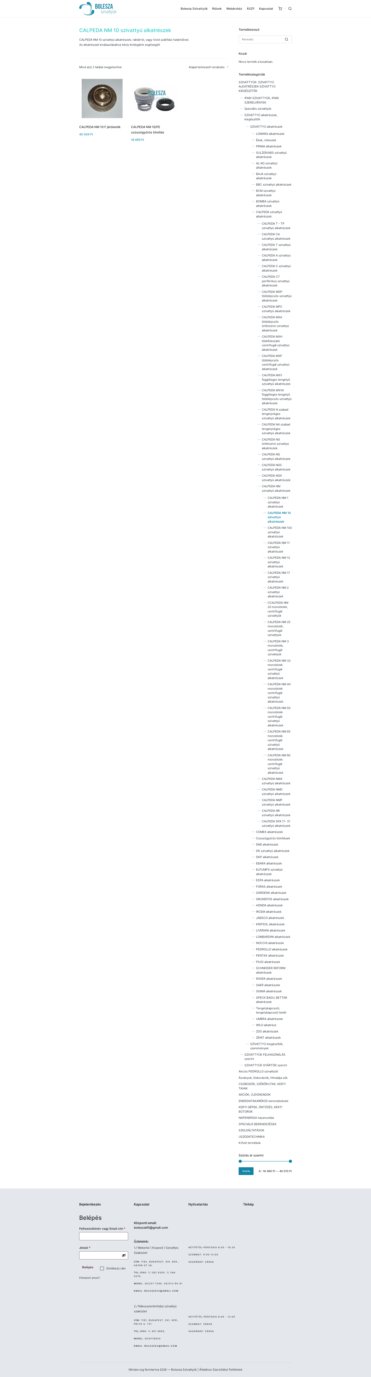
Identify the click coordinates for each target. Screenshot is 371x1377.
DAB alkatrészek (267, 844)
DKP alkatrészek (267, 857)
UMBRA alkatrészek (269, 1019)
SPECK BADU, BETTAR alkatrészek (271, 1000)
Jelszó (90, 1248)
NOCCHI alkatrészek (270, 943)
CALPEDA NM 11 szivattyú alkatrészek (279, 547)
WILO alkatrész (266, 1025)
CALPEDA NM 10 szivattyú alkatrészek (279, 517)
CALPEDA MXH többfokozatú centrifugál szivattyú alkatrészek (275, 343)
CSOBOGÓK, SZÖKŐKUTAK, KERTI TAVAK (262, 1086)
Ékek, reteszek (266, 140)
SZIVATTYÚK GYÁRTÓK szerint (265, 1065)
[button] (286, 39)
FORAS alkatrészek (269, 886)
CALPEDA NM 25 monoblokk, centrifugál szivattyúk (279, 628)
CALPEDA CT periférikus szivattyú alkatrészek (276, 281)
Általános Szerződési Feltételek (220, 1369)
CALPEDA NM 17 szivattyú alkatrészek (279, 577)
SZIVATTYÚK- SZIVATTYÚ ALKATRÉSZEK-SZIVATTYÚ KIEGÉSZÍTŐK (257, 86)
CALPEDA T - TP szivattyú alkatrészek (276, 226)
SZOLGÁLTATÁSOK (251, 1130)
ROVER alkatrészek (269, 979)
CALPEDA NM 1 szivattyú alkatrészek (278, 502)
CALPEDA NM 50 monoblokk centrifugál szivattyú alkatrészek (279, 716)
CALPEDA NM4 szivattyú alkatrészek (276, 781)
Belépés (87, 1267)
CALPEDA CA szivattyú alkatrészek (276, 236)
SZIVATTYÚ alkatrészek (266, 126)
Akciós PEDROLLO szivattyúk (258, 1071)
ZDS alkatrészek (267, 1031)
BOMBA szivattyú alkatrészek (267, 204)
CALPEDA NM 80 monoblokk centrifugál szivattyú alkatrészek (279, 763)
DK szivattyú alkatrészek (272, 851)
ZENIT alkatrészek (268, 1037)
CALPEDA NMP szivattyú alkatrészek (276, 802)
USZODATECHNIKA (252, 1136)
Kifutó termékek (250, 1143)
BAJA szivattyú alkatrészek (266, 176)
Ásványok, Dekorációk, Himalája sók (263, 1078)
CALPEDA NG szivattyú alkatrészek (276, 456)
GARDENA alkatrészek (271, 893)
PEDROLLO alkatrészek (272, 949)
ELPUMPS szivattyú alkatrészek (269, 872)
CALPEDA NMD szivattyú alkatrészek (276, 792)
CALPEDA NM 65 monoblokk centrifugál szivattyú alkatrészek (279, 740)
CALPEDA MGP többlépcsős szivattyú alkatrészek (277, 296)
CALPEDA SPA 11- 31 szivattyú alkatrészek (276, 823)
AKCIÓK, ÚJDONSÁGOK (255, 1094)
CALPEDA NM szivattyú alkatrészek (276, 488)
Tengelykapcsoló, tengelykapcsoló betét (271, 1010)
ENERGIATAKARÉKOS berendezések (263, 1101)
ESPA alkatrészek (268, 880)
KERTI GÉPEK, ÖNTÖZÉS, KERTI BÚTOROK (260, 1109)
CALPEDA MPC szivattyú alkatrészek (276, 309)
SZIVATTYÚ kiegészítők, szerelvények (266, 1046)
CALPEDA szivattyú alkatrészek (269, 214)
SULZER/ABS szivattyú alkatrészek (271, 155)
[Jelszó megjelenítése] (124, 1255)
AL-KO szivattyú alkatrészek (266, 165)
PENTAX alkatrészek (270, 955)
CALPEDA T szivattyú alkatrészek (276, 247)
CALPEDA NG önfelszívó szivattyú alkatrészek (275, 444)
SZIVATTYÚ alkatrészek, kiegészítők (260, 117)
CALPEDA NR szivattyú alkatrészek (276, 813)
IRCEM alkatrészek (269, 911)
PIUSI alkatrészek (268, 962)
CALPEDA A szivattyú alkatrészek (276, 258)
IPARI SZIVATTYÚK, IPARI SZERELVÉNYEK (261, 100)
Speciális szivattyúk (257, 108)
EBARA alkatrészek (269, 863)
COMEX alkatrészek (269, 832)
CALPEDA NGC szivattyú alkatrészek (276, 467)
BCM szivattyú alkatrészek (266, 193)
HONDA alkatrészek (269, 905)
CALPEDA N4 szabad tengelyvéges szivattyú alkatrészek (276, 429)
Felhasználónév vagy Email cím (103, 1228)
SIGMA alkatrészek (269, 991)
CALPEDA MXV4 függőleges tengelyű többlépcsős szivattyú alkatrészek (277, 396)
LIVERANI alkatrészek (270, 930)
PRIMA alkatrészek (269, 146)
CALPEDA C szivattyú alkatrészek (276, 268)
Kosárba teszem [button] (102, 121)
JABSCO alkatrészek (270, 918)
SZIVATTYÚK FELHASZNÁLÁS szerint (264, 1057)
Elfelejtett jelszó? (89, 1277)
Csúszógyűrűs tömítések (273, 838)
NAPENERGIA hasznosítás (256, 1118)
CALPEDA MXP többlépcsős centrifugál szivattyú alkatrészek (275, 362)
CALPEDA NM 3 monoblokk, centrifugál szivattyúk (278, 647)
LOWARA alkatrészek (270, 134)
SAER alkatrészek (268, 985)
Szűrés (246, 1171)
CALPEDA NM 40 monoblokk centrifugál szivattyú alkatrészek (279, 692)
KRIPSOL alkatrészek (270, 924)
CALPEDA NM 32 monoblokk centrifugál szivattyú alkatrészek (279, 669)
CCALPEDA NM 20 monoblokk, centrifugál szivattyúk (278, 609)
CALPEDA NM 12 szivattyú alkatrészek (279, 562)
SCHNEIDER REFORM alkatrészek (270, 970)
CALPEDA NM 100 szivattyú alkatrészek (280, 532)
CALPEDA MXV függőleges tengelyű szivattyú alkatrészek (276, 379)
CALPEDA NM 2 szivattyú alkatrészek (278, 592)
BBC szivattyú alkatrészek (273, 184)
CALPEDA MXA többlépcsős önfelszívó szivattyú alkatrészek (275, 323)
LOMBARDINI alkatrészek (273, 937)
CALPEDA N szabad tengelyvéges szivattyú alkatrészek (276, 414)
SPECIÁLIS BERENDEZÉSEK (258, 1124)
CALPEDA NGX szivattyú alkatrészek (276, 478)
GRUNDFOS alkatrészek (272, 899)
